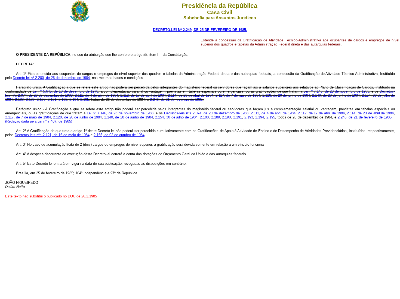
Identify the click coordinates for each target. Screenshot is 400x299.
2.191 (52, 99)
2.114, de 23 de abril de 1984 (190, 95)
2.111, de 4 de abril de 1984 (96, 95)
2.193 (63, 99)
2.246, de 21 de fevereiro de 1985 (176, 99)
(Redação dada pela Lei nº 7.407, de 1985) (38, 121)
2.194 (73, 99)
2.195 (84, 99)
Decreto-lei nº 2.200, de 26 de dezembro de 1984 (51, 78)
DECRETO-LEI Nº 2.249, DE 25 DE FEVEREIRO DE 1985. (200, 30)
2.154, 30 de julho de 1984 (176, 117)
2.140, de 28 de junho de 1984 (336, 95)
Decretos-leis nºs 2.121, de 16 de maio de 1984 (52, 135)
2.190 (41, 99)
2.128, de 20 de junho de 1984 (286, 95)
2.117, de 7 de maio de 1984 (238, 95)
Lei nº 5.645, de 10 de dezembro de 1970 (65, 91)
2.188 (19, 99)
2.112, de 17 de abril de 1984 (143, 95)
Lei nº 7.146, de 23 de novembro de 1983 (336, 91)
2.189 (30, 99)
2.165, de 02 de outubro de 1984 (119, 135)
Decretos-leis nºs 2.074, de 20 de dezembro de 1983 (206, 113)
